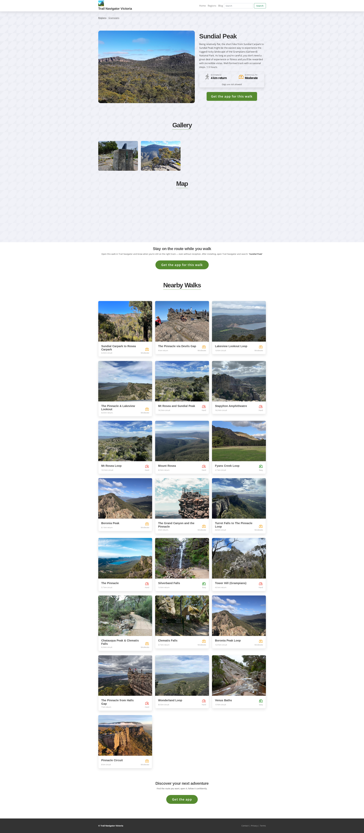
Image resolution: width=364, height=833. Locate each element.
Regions (212, 5)
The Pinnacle (110, 583)
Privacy (254, 825)
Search (259, 5)
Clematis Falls (167, 640)
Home (202, 5)
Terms (263, 825)
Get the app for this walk (232, 96)
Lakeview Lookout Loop (231, 346)
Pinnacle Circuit (112, 760)
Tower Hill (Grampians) (230, 583)
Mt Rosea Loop (111, 465)
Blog (220, 5)
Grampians (113, 17)
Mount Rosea (167, 465)
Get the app (182, 799)
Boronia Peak (110, 523)
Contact (245, 825)
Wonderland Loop (170, 700)
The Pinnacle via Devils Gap (177, 346)
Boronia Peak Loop (228, 640)
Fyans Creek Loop (227, 465)
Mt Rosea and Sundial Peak (176, 406)
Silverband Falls (169, 583)
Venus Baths (223, 700)
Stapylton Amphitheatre (231, 406)
